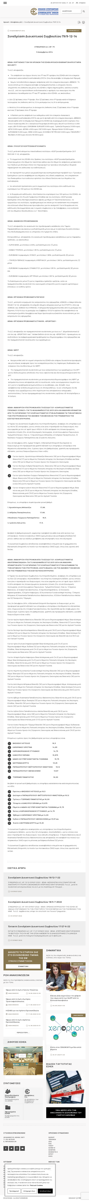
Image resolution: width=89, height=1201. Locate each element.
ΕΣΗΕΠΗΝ (52, 1150)
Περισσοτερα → (23, 1033)
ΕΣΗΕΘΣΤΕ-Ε (53, 1152)
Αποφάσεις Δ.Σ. (17, 22)
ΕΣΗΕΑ (44, 11)
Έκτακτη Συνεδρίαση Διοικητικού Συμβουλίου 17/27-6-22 (39, 926)
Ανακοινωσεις (13, 993)
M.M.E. (51, 1156)
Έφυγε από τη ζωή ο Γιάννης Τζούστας (22, 990)
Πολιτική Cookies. (36, 1185)
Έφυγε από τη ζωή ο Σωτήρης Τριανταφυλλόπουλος (18, 1000)
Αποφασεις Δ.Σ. (74, 30)
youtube (22, 1148)
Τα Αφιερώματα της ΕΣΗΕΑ (12, 1114)
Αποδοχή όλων (45, 1191)
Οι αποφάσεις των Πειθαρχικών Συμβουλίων (31, 1098)
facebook (5, 1148)
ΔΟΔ (50, 1142)
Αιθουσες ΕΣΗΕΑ (17, 1042)
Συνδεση (82, 3)
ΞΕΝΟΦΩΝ (52, 1139)
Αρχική (6, 22)
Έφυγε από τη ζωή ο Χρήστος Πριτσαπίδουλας (18, 1021)
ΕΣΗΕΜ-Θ (52, 1148)
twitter (11, 1148)
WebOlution (81, 1198)
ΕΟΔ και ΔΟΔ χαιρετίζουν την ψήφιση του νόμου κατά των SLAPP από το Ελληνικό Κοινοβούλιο (65, 998)
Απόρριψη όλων (29, 1191)
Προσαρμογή (14, 1191)
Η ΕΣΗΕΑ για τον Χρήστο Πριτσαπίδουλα (22, 1010)
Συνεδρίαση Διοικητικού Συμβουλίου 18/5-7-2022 (35, 902)
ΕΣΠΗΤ (51, 1154)
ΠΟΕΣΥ (51, 1146)
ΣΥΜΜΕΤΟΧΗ (23, 966)
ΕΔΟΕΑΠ (51, 1137)
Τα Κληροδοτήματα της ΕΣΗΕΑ (12, 1098)
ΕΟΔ (50, 1144)
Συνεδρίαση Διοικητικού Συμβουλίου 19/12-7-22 (34, 877)
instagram (17, 1148)
